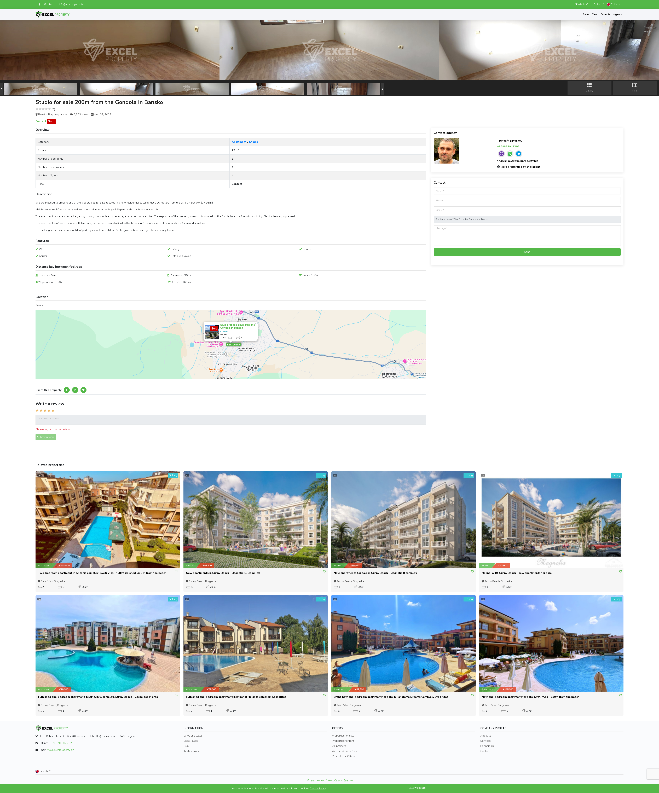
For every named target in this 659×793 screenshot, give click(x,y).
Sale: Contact (233, 344)
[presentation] (1, 89)
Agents (617, 14)
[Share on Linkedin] (75, 390)
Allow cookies (417, 788)
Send (527, 252)
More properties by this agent (520, 167)
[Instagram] (46, 4)
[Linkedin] (51, 4)
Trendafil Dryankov (509, 141)
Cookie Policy (318, 788)
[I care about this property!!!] (177, 571)
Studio (253, 142)
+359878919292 (508, 146)
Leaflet (422, 377)
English (614, 4)
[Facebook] (41, 4)
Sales (586, 14)
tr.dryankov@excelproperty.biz (517, 161)
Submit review (45, 437)
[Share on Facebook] (67, 390)
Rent (595, 14)
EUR (596, 4)
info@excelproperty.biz (71, 4)
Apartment (239, 142)
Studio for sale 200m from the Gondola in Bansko (237, 326)
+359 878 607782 (60, 743)
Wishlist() (582, 4)
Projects (605, 14)
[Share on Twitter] (83, 390)
